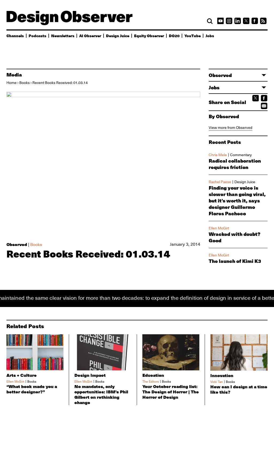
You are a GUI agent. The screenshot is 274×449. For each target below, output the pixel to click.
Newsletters (62, 35)
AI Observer (90, 35)
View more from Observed (230, 127)
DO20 (174, 35)
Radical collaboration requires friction (235, 164)
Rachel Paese (220, 181)
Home (11, 82)
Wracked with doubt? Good (234, 237)
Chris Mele (218, 154)
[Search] (210, 21)
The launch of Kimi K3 (235, 261)
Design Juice (117, 35)
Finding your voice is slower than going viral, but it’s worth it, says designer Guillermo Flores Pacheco (237, 201)
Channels (15, 35)
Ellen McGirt (219, 228)
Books (24, 82)
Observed (16, 244)
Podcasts (37, 35)
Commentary (241, 154)
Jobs (210, 35)
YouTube (192, 35)
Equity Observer (149, 35)
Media (14, 74)
